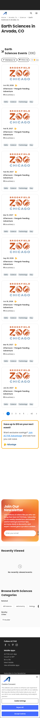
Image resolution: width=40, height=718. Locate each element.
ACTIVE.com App (10, 654)
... (27, 414)
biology (32, 606)
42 (32, 414)
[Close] (37, 676)
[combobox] (9, 60)
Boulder (7, 620)
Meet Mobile (8, 662)
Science (23, 17)
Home (3, 17)
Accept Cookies (20, 714)
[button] (23, 60)
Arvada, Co (13, 17)
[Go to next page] (36, 413)
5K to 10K (7, 660)
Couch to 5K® (9, 657)
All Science (7, 606)
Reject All (19, 707)
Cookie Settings (20, 701)
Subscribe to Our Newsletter (15, 673)
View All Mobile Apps (11, 665)
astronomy (20, 606)
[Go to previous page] (3, 413)
